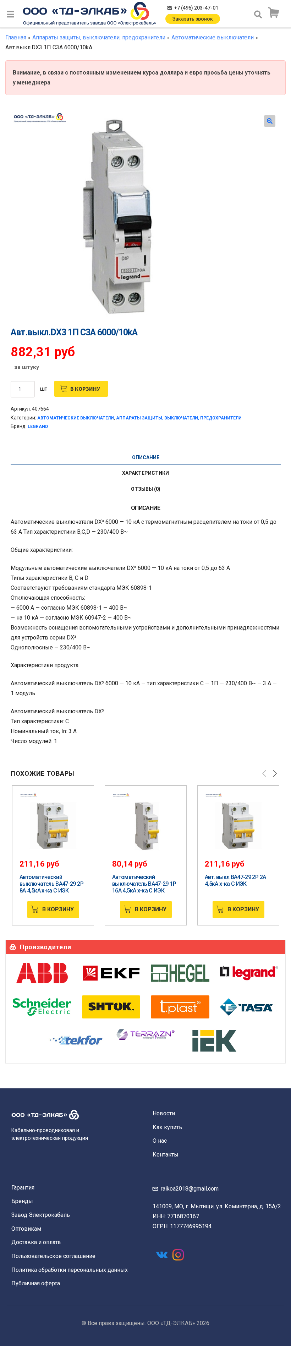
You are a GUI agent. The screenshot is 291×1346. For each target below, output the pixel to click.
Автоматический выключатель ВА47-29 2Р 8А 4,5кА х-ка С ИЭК (51, 884)
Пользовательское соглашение (53, 1256)
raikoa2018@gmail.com (190, 1188)
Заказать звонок (192, 19)
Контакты (166, 1154)
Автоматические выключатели (212, 37)
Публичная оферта (35, 1283)
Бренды (22, 1201)
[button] (269, 121)
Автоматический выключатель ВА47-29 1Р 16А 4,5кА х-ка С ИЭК (144, 884)
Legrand (38, 426)
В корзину (85, 388)
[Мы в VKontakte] (162, 1254)
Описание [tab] (145, 457)
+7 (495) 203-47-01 (196, 8)
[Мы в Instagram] (178, 1254)
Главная (15, 37)
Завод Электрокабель (40, 1215)
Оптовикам (26, 1228)
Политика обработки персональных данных (69, 1270)
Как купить (167, 1127)
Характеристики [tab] (145, 473)
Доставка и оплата (36, 1242)
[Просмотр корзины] (273, 12)
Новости (164, 1113)
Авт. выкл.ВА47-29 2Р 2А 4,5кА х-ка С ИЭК (235, 880)
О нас (160, 1140)
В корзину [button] (58, 909)
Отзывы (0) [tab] (145, 489)
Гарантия (22, 1187)
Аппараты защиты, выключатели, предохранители (98, 37)
